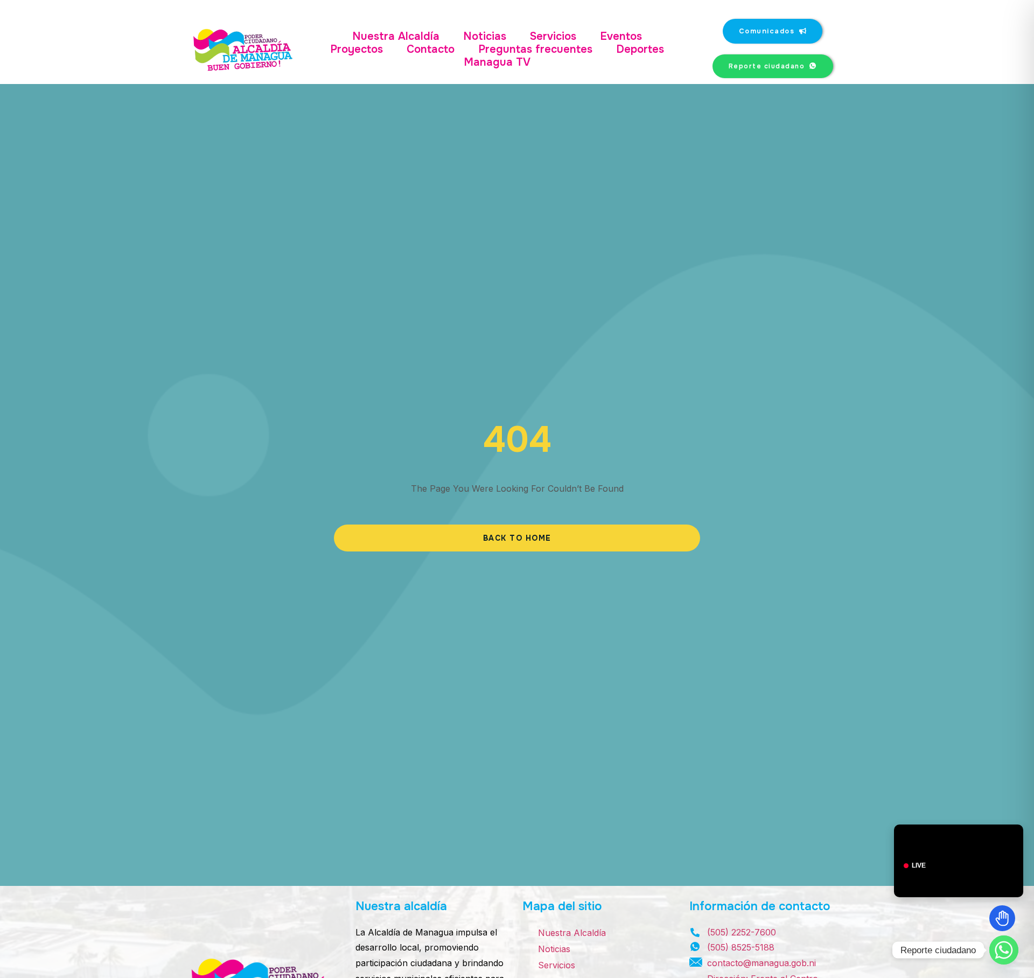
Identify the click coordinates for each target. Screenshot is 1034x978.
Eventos (621, 36)
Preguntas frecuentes (535, 49)
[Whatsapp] (1003, 950)
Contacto (431, 49)
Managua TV (497, 62)
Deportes (640, 49)
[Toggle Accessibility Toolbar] (1002, 918)
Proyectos (356, 49)
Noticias (484, 36)
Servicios (553, 36)
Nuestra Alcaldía (395, 36)
